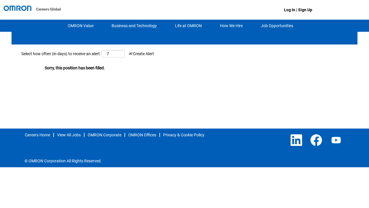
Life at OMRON (188, 25)
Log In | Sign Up (298, 10)
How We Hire (231, 25)
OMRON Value (80, 25)
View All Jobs (69, 135)
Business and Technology (134, 25)
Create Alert (143, 53)
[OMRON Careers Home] (32, 10)
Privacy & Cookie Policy (183, 135)
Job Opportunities (277, 25)
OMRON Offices (142, 135)
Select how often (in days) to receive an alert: (61, 53)
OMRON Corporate (104, 135)
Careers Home (37, 135)
